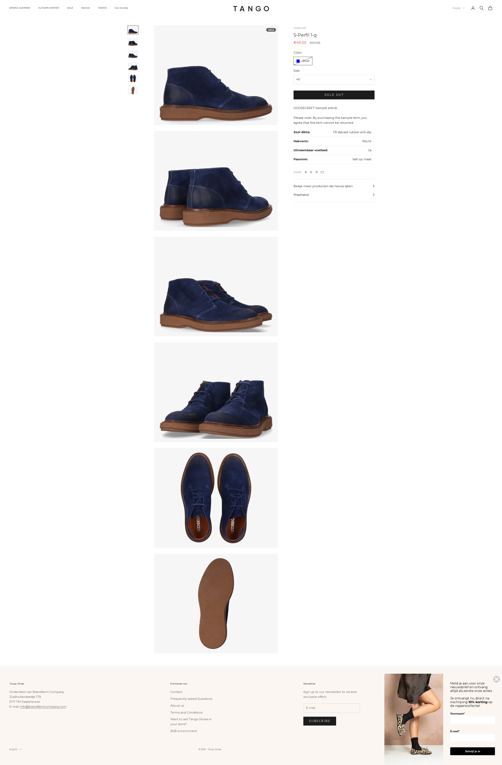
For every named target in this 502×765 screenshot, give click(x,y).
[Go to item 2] (132, 42)
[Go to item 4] (132, 66)
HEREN (102, 7)
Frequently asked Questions (191, 699)
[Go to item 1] (132, 29)
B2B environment (183, 731)
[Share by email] (322, 172)
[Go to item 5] (132, 78)
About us (177, 705)
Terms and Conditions (186, 712)
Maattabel (301, 195)
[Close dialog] (496, 679)
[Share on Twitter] (311, 172)
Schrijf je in (472, 751)
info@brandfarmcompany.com (43, 706)
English (457, 8)
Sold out (334, 95)
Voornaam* (457, 713)
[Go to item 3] (132, 54)
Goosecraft (300, 27)
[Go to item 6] (132, 90)
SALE (70, 7)
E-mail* (454, 731)
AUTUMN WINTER (48, 7)
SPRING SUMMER (19, 7)
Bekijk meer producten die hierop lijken (323, 186)
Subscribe (320, 721)
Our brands (121, 7)
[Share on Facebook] (305, 172)
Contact (176, 692)
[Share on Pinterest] (316, 172)
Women (85, 7)
